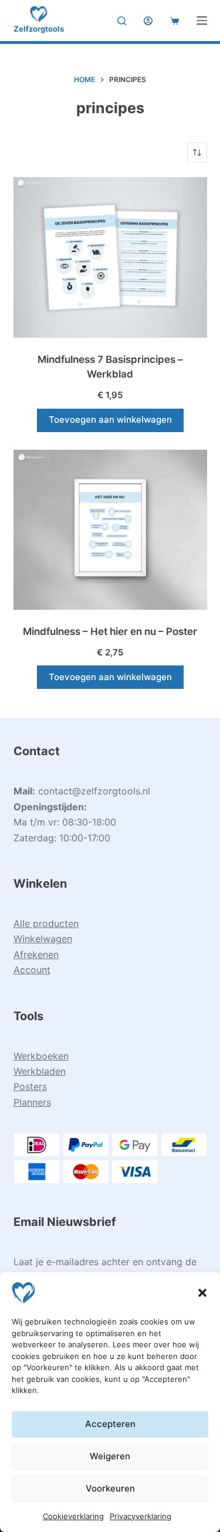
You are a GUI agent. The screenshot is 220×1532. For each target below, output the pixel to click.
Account (31, 970)
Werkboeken (41, 1056)
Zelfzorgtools (38, 28)
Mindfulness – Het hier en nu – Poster (110, 631)
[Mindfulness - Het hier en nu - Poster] (110, 530)
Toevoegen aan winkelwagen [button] (110, 419)
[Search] (121, 20)
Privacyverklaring (140, 1516)
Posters (30, 1086)
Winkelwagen (42, 939)
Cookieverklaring (73, 1516)
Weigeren (110, 1456)
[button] (202, 1293)
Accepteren (110, 1423)
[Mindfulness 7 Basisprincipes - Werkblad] (110, 257)
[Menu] (202, 20)
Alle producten (46, 923)
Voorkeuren (110, 1488)
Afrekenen (36, 954)
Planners (32, 1102)
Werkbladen (39, 1071)
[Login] (148, 20)
